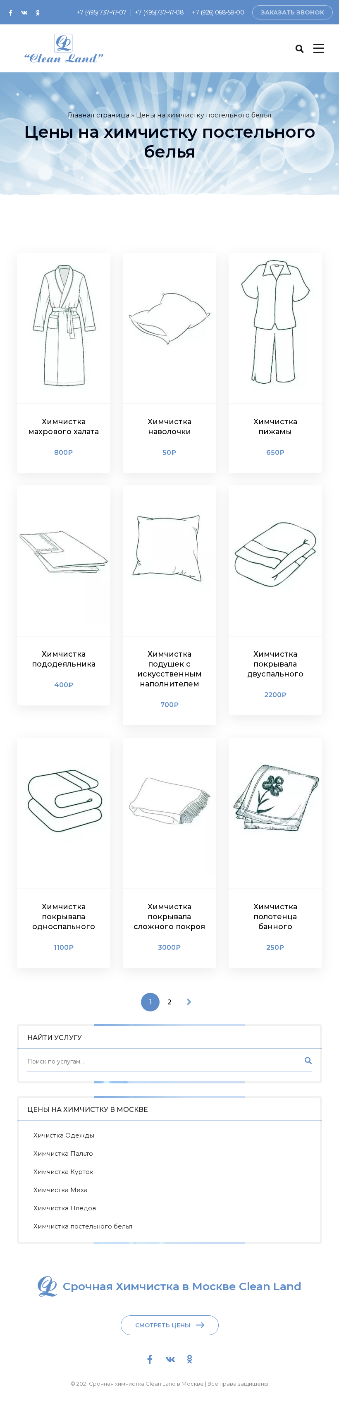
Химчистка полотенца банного (275, 916)
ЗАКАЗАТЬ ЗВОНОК (292, 12)
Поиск (307, 1062)
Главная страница (98, 115)
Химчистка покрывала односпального (63, 916)
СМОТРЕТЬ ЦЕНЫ (162, 1325)
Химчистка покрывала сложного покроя (169, 916)
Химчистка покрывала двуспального (275, 664)
